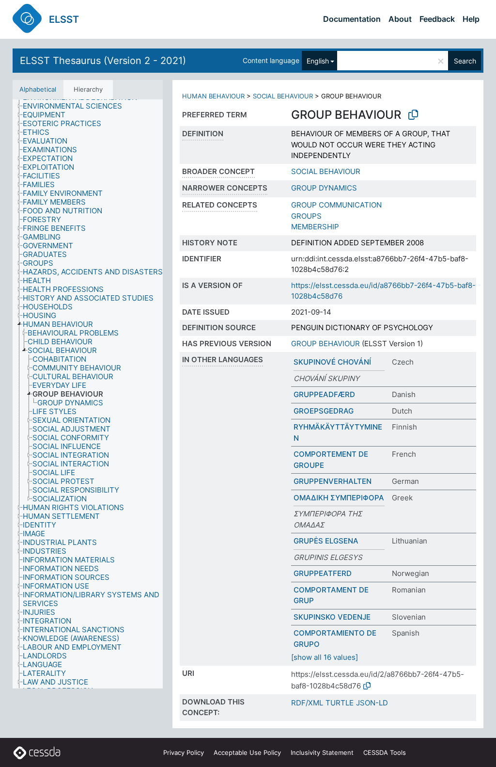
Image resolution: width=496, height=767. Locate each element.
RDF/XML (307, 702)
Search (465, 61)
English (318, 61)
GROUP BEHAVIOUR (325, 343)
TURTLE (340, 702)
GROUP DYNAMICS (324, 187)
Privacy (183, 752)
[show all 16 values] (324, 657)
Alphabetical (37, 89)
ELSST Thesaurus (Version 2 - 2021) (103, 60)
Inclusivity (322, 752)
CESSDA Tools (384, 752)
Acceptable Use (247, 752)
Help (471, 19)
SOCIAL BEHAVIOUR (283, 96)
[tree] (88, 394)
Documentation (352, 19)
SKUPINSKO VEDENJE (332, 617)
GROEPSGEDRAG (324, 410)
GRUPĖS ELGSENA (326, 540)
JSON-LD (372, 702)
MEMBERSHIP (315, 226)
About (400, 19)
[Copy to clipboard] (413, 115)
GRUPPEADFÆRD (324, 394)
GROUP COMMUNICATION (336, 204)
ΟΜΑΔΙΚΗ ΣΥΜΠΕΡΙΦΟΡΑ (339, 497)
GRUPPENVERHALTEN (333, 481)
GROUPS (306, 216)
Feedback (437, 19)
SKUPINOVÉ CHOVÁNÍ (332, 362)
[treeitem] (76, 106)
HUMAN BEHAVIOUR (213, 96)
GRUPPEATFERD (323, 573)
